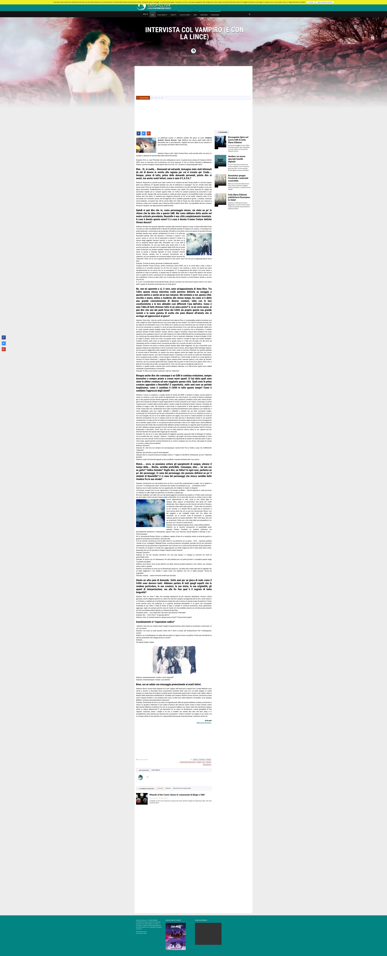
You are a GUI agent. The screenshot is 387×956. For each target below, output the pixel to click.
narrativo (208, 762)
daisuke (199, 762)
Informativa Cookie (141, 933)
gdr (203, 762)
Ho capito (310, 2)
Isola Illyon (188, 56)
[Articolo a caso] (158, 98)
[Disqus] (174, 835)
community (201, 759)
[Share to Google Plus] (149, 135)
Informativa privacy (141, 931)
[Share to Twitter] (144, 135)
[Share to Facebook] (139, 135)
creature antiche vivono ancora (187, 762)
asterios (195, 759)
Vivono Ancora (207, 764)
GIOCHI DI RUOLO (143, 759)
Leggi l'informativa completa (324, 2)
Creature (208, 759)
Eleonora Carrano (204, 723)
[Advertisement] (193, 81)
